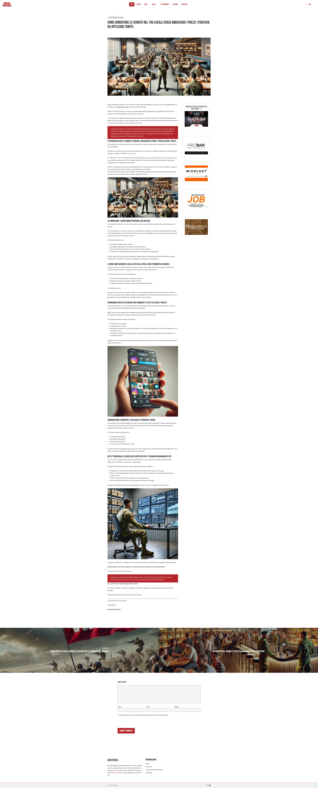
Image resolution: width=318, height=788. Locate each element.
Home (147, 763)
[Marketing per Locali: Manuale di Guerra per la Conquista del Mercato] (79, 650)
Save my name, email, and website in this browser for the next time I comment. (144, 715)
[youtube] (309, 4)
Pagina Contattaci (116, 772)
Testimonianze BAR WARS (154, 770)
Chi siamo (149, 766)
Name (120, 707)
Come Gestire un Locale (116, 17)
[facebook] (306, 4)
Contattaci (149, 772)
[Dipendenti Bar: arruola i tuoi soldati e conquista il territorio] (238, 650)
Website (176, 707)
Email (148, 707)
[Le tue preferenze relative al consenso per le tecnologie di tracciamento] (315, 785)
